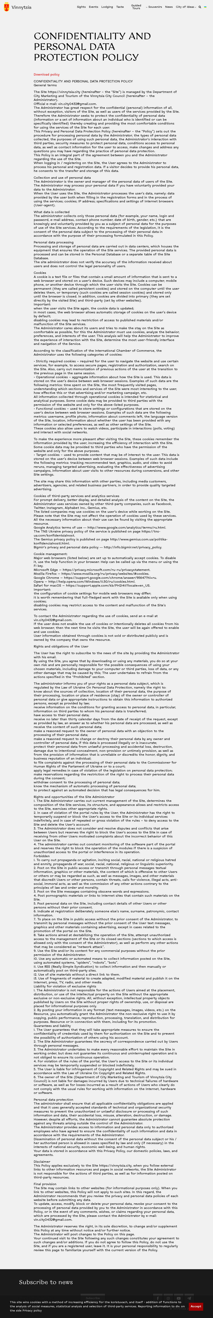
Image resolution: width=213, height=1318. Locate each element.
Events (93, 7)
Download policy (47, 74)
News (169, 7)
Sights (81, 7)
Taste (120, 7)
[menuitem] (81, 7)
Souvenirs (155, 7)
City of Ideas (185, 7)
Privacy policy (32, 1310)
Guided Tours (136, 7)
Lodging (107, 7)
